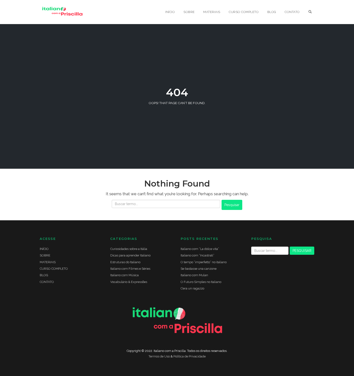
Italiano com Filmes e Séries (130, 268)
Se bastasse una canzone (198, 268)
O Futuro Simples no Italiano (201, 282)
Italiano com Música (124, 275)
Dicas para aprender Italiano (130, 255)
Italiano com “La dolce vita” (200, 249)
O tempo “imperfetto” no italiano (204, 262)
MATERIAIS (211, 12)
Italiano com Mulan (194, 275)
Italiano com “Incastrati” (197, 255)
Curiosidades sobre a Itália (128, 249)
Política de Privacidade (189, 356)
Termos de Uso (159, 356)
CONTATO (292, 12)
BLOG (271, 12)
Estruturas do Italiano (125, 262)
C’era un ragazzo (192, 288)
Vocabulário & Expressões (128, 282)
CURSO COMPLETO (244, 12)
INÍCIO (170, 12)
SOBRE (189, 12)
